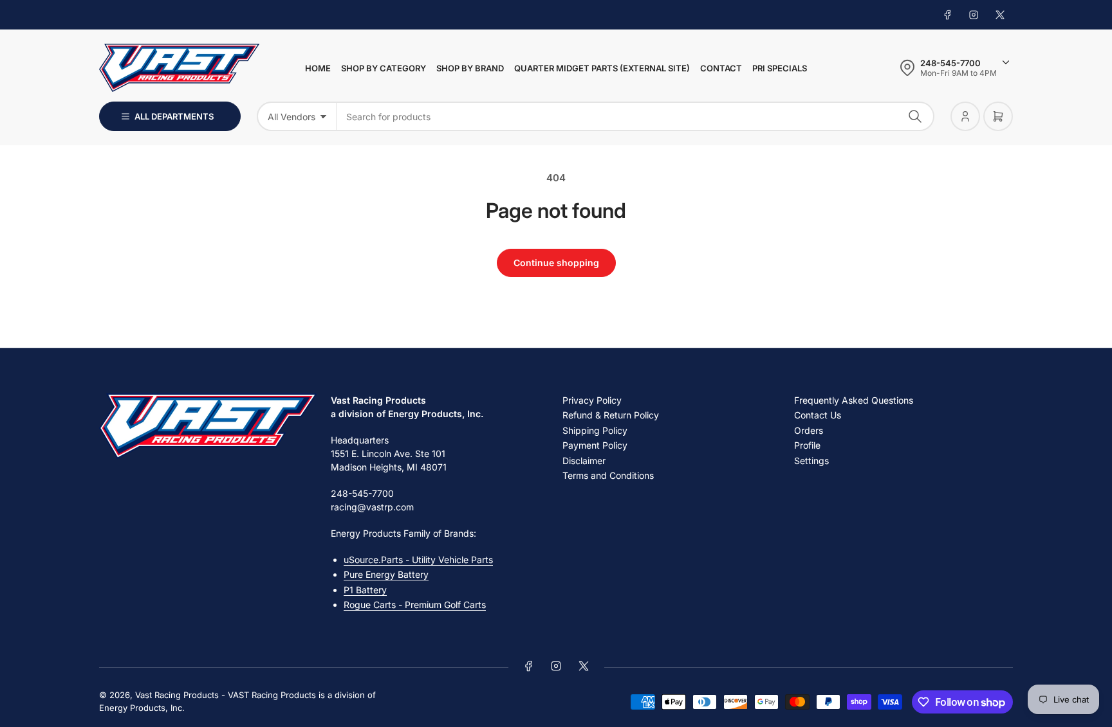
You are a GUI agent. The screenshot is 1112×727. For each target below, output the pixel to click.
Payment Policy (594, 445)
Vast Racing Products (177, 695)
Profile (807, 445)
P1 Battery (365, 589)
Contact (721, 68)
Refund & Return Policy (610, 414)
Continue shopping (556, 262)
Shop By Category (383, 68)
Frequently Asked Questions (853, 400)
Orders (808, 430)
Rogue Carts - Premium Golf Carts (415, 604)
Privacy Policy (592, 400)
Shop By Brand (470, 68)
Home (318, 68)
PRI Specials (779, 68)
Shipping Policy (594, 430)
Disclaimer (584, 460)
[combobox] (635, 116)
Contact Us (817, 414)
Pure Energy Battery (386, 574)
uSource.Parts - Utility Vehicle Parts (418, 559)
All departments (174, 116)
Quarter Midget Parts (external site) (602, 68)
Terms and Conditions (608, 475)
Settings (811, 460)
